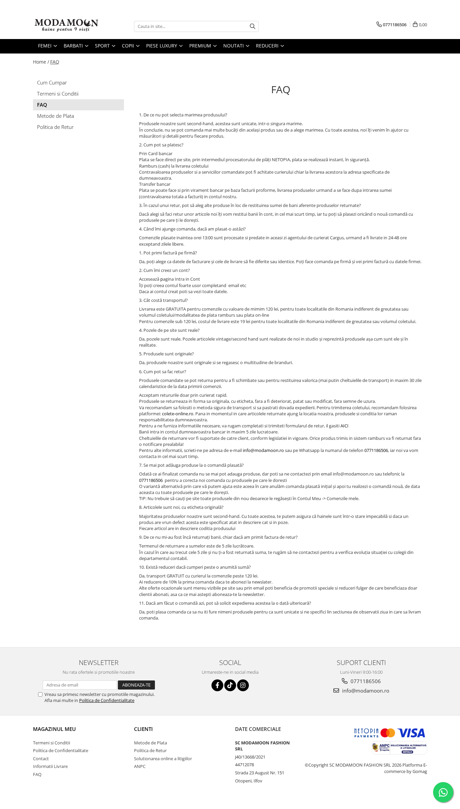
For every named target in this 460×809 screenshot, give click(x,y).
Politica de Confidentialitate (106, 700)
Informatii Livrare (50, 766)
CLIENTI (143, 729)
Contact (41, 758)
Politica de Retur (55, 127)
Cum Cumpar (52, 82)
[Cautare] (253, 26)
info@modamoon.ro (263, 450)
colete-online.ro (177, 414)
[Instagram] (243, 685)
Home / (41, 62)
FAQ (54, 62)
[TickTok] (230, 685)
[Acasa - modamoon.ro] (66, 26)
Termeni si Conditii (57, 93)
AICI (344, 426)
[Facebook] (217, 685)
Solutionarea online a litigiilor (163, 758)
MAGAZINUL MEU (54, 729)
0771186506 (376, 450)
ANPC (139, 766)
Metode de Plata (55, 115)
